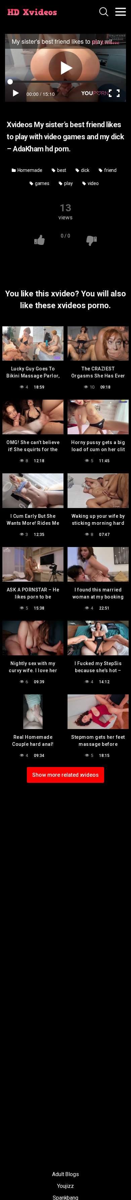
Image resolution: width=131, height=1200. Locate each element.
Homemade (29, 170)
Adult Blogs (65, 1174)
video (93, 183)
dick (84, 170)
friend (110, 170)
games (42, 183)
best (61, 170)
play (68, 183)
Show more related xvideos (65, 775)
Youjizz (65, 1186)
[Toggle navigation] (120, 12)
